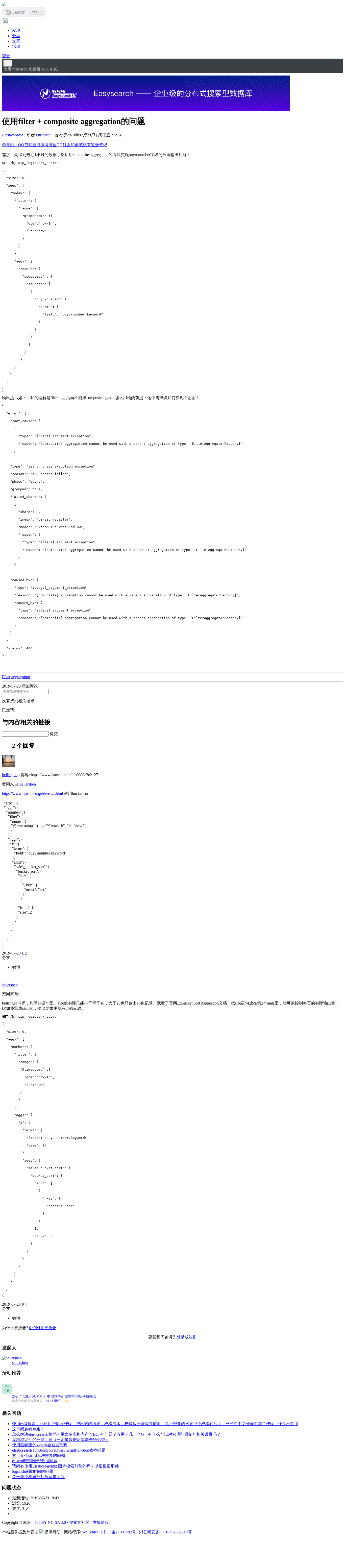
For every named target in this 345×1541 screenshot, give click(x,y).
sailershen (43, 135)
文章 (16, 41)
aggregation (20, 677)
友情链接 (101, 1522)
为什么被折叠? (15, 1328)
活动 (16, 46)
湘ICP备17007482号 (118, 1532)
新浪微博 (40, 145)
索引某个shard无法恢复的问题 (38, 1455)
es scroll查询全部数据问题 (34, 1461)
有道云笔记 (97, 145)
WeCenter (90, 1532)
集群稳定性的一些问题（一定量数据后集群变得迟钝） (60, 1439)
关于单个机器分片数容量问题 (38, 1477)
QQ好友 (64, 145)
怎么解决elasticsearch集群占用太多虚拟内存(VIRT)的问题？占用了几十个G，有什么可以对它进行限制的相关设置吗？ (116, 1434)
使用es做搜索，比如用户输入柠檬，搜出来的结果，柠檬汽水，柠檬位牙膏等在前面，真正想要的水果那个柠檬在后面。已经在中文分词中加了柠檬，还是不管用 (155, 1424)
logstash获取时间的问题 (32, 1471)
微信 (52, 145)
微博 (16, 967)
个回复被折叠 (42, 1328)
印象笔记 (79, 145)
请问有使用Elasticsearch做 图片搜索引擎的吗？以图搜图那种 (65, 1466)
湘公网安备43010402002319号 (165, 1532)
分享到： (10, 145)
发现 (16, 30)
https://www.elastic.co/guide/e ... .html (32, 793)
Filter (6, 677)
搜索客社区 (79, 1522)
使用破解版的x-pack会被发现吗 (39, 1445)
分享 (16, 36)
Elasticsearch (13, 135)
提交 (54, 733)
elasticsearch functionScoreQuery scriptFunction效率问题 (58, 1450)
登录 (6, 56)
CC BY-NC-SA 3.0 (50, 1522)
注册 (193, 1337)
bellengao (9, 775)
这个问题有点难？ (28, 1429)
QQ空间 (25, 145)
